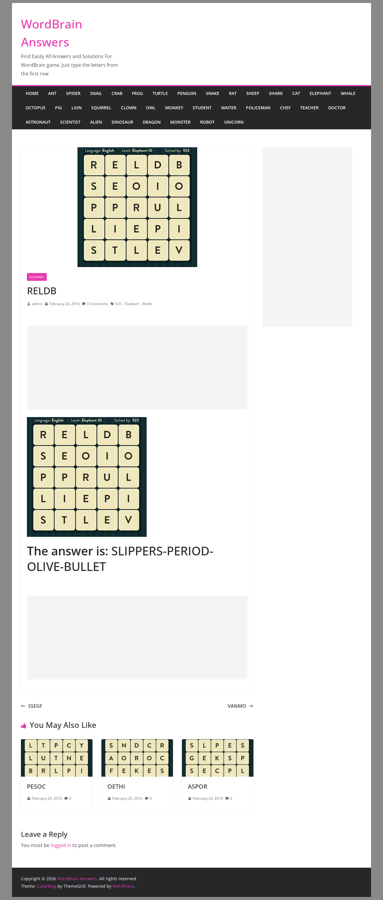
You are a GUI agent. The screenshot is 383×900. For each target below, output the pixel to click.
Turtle (160, 93)
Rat (233, 93)
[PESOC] (56, 743)
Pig (58, 107)
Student (202, 107)
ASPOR (197, 786)
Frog (137, 93)
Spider (73, 93)
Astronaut (38, 122)
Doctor (337, 107)
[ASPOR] (217, 743)
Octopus (35, 107)
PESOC (36, 786)
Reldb (147, 303)
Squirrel (101, 107)
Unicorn (234, 122)
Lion (77, 107)
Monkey (174, 107)
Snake (212, 93)
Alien (96, 122)
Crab (117, 93)
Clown (128, 107)
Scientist (70, 122)
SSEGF (35, 706)
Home (32, 93)
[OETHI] (137, 743)
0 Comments (97, 303)
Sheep (252, 93)
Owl (151, 107)
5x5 (118, 303)
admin (37, 303)
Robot (207, 122)
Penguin (186, 93)
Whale (348, 93)
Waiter (228, 107)
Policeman (258, 107)
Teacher (309, 107)
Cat (296, 93)
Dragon (152, 122)
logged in (61, 845)
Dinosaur (122, 122)
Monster (180, 122)
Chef (285, 107)
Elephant (320, 93)
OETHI (116, 786)
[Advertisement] (137, 368)
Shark (276, 93)
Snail (96, 93)
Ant (52, 93)
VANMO (237, 706)
